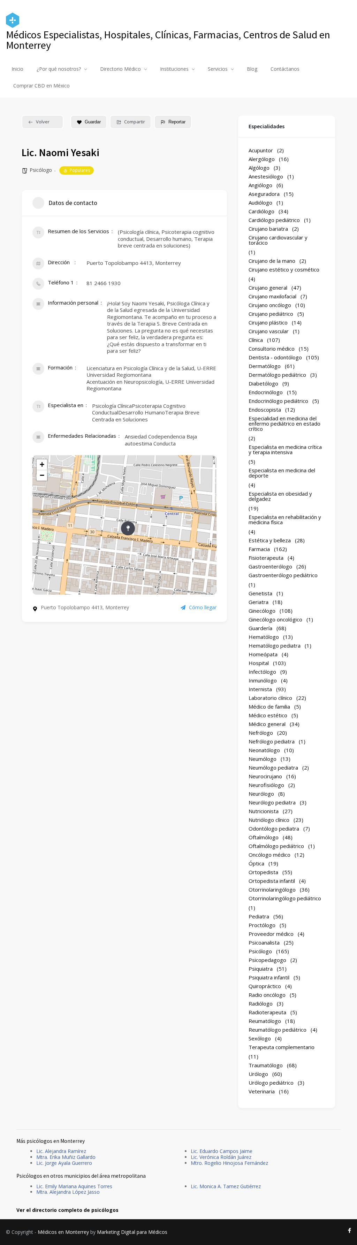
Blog (252, 69)
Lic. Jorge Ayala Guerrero (64, 1163)
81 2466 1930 (103, 283)
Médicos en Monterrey (63, 1232)
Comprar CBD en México (41, 85)
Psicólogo (41, 170)
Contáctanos (285, 69)
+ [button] (42, 464)
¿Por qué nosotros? (59, 69)
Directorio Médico (120, 69)
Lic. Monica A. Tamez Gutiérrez (226, 1186)
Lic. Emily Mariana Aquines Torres (74, 1186)
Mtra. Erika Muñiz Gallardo (66, 1157)
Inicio (17, 69)
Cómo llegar (203, 607)
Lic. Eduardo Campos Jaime (221, 1151)
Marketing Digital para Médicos (132, 1232)
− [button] (42, 475)
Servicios (218, 69)
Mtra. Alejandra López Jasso (68, 1192)
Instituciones (174, 69)
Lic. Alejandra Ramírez (61, 1151)
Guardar (93, 121)
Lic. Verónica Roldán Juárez (221, 1157)
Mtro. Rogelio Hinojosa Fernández (229, 1163)
